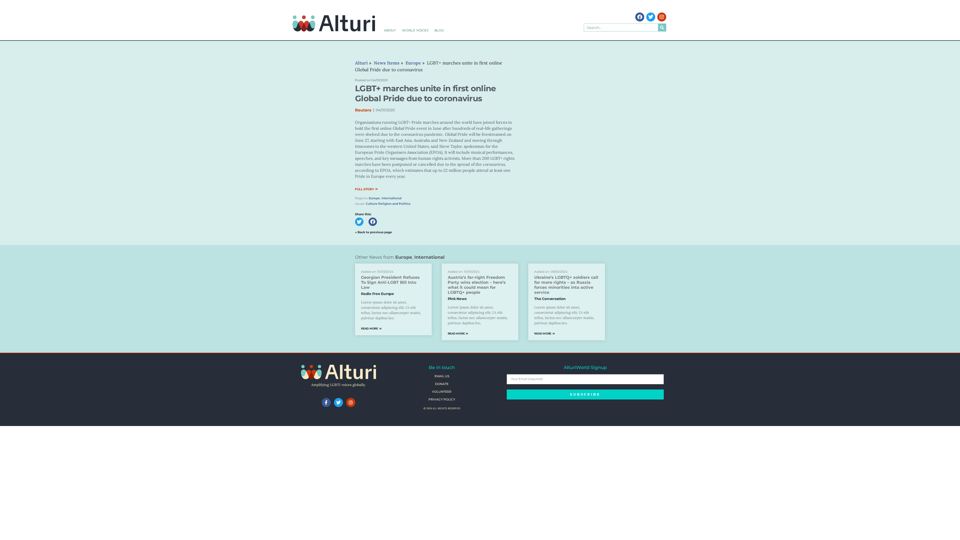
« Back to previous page (373, 232)
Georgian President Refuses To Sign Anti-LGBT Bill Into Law (390, 282)
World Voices (415, 30)
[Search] (662, 27)
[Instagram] (661, 17)
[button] (359, 222)
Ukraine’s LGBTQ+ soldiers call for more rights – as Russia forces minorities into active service (566, 285)
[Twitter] (650, 17)
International (392, 198)
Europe (374, 198)
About (390, 30)
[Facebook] (639, 17)
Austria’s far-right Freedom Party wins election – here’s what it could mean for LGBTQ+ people (477, 285)
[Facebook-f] (326, 402)
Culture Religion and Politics (388, 204)
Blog (439, 30)
